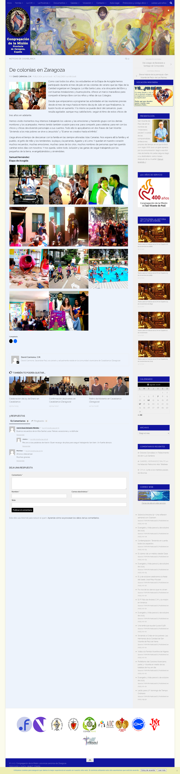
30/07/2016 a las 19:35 (50, 428)
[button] (27, 95)
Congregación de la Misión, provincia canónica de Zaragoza (41, 763)
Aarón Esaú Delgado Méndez (28, 428)
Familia (18, 3)
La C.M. (29, 3)
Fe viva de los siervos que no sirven (152, 590)
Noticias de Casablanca (22, 59)
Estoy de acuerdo (148, 770)
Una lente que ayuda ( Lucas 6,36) (152, 626)
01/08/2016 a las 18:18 (39, 439)
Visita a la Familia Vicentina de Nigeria (153, 651)
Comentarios (20, 421)
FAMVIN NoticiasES (151, 521)
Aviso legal (114, 3)
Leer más (162, 770)
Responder (20, 435)
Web (14, 500)
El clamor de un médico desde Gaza (153, 554)
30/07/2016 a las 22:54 (34, 451)
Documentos (59, 3)
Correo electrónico (80, 492)
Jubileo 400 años (158, 3)
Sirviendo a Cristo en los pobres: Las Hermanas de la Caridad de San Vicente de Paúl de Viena (153, 639)
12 (149, 400)
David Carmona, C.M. (22, 76)
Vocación (87, 3)
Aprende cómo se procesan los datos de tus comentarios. (73, 518)
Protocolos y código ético (134, 3)
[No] (177, 770)
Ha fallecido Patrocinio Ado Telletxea (153, 464)
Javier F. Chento (33, 766)
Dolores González (147, 453)
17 (140, 404)
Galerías (74, 3)
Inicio (9, 3)
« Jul (140, 415)
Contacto (100, 3)
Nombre (15, 492)
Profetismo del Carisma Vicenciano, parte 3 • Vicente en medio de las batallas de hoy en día (152, 665)
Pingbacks (40, 421)
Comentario (17, 475)
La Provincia (43, 3)
